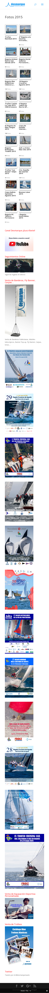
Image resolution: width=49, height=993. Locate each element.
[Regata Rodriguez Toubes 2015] (11, 143)
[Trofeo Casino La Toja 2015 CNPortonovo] (11, 99)
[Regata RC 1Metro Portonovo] (11, 210)
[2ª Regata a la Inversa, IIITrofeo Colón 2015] (25, 33)
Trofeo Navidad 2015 (11, 38)
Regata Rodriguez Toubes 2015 (10, 149)
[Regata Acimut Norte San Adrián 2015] (11, 55)
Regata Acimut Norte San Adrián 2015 (11, 61)
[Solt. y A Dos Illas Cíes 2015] (25, 143)
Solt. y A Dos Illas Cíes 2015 (25, 149)
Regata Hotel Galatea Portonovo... (24, 61)
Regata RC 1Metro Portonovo (9, 216)
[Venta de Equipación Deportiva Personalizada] (19, 918)
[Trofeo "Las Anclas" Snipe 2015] (11, 166)
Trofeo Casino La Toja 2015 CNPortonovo (11, 105)
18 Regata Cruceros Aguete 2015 (24, 83)
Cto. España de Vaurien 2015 (24, 171)
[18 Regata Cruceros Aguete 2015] (25, 77)
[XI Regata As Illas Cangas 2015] (11, 121)
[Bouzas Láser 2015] (25, 188)
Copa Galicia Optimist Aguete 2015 (10, 194)
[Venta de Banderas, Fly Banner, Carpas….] (19, 337)
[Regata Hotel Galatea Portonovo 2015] (25, 55)
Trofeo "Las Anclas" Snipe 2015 (10, 171)
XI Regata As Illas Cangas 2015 (10, 127)
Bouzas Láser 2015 (24, 193)
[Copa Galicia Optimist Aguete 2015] (11, 188)
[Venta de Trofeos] (19, 966)
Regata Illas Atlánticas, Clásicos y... (10, 83)
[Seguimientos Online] (19, 272)
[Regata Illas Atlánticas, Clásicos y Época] (11, 77)
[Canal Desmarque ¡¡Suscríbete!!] (19, 251)
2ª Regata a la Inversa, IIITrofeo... (25, 38)
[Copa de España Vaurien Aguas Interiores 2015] (25, 121)
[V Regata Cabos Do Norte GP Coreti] (25, 99)
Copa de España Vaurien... (23, 127)
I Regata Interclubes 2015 (24, 216)
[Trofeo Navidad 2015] (11, 33)
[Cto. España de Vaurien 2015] (25, 166)
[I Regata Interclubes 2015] (25, 210)
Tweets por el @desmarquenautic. (17, 975)
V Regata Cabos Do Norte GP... (23, 105)
